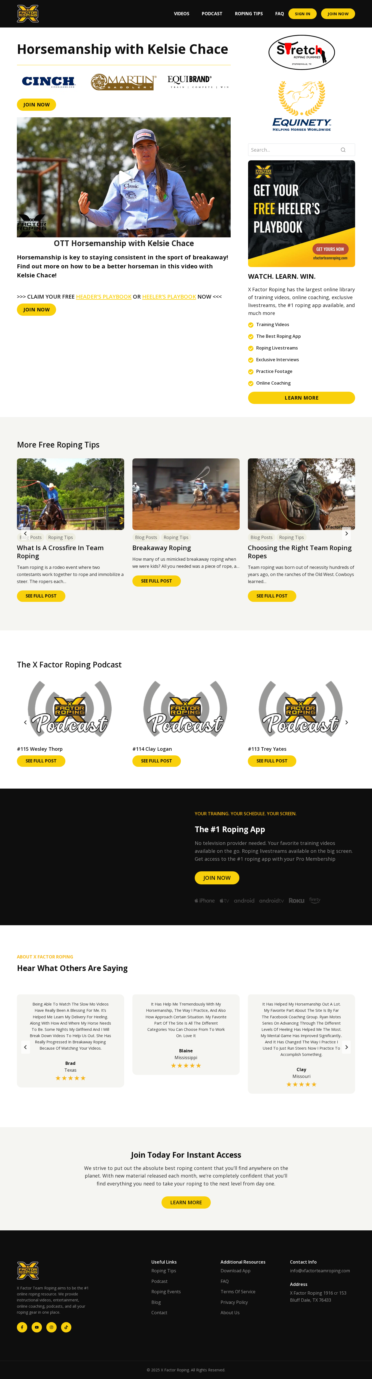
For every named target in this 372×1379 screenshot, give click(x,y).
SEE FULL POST (45, 597)
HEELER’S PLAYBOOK (169, 296)
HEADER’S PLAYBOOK (104, 296)
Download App (236, 1271)
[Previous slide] (25, 533)
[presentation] (70, 494)
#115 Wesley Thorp (40, 749)
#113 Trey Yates (267, 749)
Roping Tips (249, 14)
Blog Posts (31, 537)
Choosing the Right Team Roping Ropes (300, 552)
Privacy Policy (234, 1302)
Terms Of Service (238, 1292)
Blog (156, 1302)
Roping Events (166, 1292)
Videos (181, 14)
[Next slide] (346, 533)
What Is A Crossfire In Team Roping (60, 552)
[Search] (343, 149)
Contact (159, 1313)
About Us (230, 1313)
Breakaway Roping (161, 548)
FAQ (279, 14)
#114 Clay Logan (152, 749)
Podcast (212, 14)
